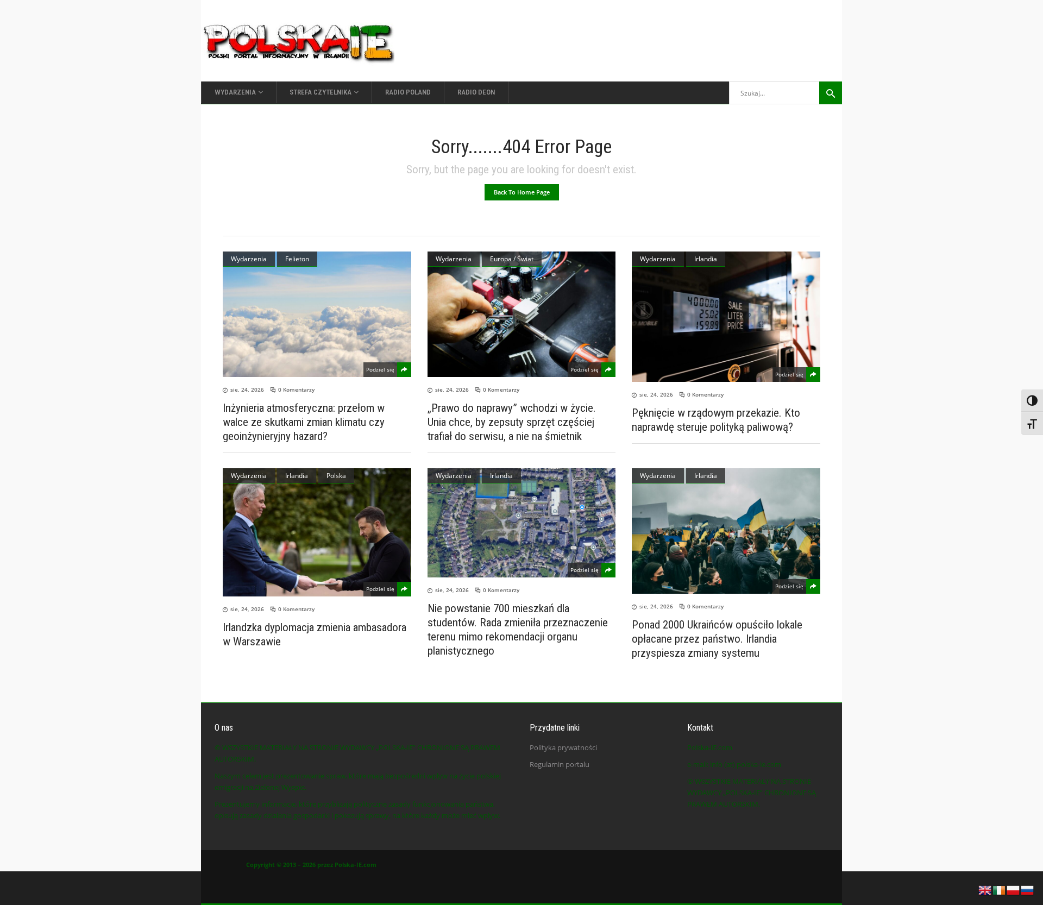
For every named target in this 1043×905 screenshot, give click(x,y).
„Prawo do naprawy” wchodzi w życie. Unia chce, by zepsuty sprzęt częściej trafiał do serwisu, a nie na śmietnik (512, 422)
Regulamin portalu (559, 764)
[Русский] (1028, 889)
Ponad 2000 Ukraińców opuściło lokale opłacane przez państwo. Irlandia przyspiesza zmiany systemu (717, 638)
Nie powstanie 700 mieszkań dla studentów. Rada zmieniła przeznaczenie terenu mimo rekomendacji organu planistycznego (518, 629)
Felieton (297, 258)
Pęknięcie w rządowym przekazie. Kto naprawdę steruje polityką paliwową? (716, 419)
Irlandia (705, 258)
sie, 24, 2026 (247, 389)
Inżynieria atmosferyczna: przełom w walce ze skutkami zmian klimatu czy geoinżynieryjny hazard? (304, 422)
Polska (336, 475)
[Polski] (1014, 889)
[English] (985, 889)
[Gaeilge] (999, 889)
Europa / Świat (511, 258)
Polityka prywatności (563, 747)
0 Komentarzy (296, 389)
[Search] (830, 92)
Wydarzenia (249, 258)
